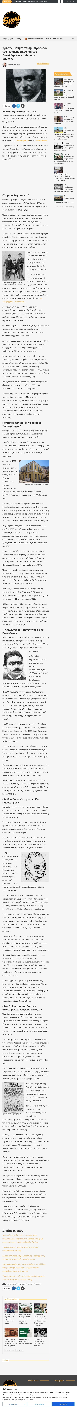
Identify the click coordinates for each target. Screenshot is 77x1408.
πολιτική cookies (57, 1397)
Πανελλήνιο (41, 140)
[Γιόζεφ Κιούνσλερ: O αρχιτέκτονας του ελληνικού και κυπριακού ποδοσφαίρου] (25, 1308)
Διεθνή (48, 39)
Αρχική (6, 39)
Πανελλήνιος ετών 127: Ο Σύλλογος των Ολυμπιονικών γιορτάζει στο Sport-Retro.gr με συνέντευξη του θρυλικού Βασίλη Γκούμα (22, 1238)
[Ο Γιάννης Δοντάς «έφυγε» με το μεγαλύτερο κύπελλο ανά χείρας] (11, 1308)
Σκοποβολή (37, 1284)
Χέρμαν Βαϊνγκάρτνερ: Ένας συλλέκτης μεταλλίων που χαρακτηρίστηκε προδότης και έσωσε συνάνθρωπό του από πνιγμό (23, 1267)
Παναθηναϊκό (22, 140)
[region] (38, 1397)
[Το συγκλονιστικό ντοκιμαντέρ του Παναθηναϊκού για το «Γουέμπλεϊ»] (11, 1332)
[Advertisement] (51, 19)
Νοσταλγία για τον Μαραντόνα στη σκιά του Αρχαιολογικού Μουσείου (33, 1)
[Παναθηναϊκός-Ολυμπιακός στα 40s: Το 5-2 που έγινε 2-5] (40, 1332)
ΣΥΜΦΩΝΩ (63, 1404)
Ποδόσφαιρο (17, 39)
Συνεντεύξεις (57, 39)
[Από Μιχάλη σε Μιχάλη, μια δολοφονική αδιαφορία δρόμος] (58, 81)
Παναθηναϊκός (21, 1284)
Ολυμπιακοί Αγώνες (11, 1284)
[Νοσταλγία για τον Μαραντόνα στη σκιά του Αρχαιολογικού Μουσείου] (58, 92)
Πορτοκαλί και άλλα (35, 39)
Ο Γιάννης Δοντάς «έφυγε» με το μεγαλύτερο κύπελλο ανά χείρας (64, 108)
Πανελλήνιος (30, 1284)
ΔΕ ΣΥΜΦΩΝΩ (39, 1404)
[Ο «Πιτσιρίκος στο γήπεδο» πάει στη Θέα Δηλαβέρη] (58, 119)
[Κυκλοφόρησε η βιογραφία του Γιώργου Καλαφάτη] (25, 1332)
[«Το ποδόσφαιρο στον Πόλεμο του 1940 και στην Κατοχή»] (58, 187)
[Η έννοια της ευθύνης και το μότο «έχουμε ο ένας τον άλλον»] (58, 145)
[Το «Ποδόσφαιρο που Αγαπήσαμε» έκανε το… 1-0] (58, 198)
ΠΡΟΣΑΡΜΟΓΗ (14, 1404)
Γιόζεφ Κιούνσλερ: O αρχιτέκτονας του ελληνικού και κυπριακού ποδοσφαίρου (64, 159)
